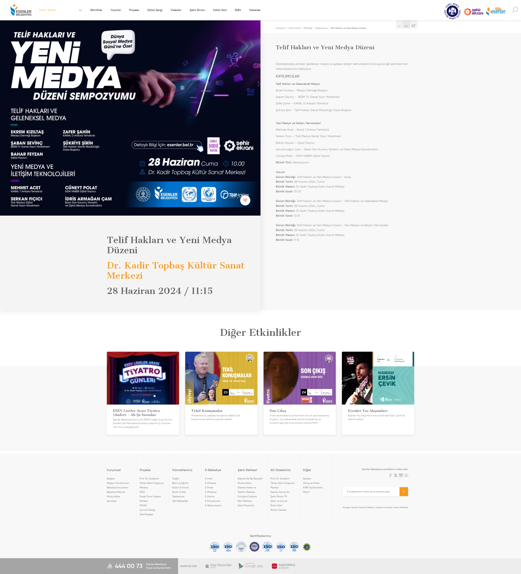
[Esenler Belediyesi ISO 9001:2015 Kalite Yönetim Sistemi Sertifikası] (214, 546)
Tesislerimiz (178, 496)
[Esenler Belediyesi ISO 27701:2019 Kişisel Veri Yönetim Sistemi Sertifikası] (254, 546)
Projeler (134, 10)
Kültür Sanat (452, 11)
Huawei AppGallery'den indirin (283, 566)
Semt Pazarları (246, 505)
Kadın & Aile (179, 491)
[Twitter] (395, 476)
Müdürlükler (113, 496)
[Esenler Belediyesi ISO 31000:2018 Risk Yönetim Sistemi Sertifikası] (267, 546)
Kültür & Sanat (180, 487)
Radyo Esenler (496, 12)
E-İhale (209, 487)
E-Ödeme (210, 483)
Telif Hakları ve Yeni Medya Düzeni (348, 28)
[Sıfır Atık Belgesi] (307, 546)
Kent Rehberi (245, 500)
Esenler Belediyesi (21, 10)
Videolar (176, 10)
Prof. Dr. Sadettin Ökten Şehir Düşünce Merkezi (152, 483)
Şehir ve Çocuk (278, 500)
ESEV (238, 10)
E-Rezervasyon (213, 505)
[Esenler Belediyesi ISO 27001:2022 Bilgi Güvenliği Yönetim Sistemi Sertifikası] (241, 546)
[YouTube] (406, 476)
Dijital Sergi (154, 10)
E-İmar (208, 478)
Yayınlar (116, 10)
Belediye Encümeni (117, 487)
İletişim (307, 478)
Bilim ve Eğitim (180, 483)
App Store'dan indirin (218, 566)
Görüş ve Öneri (311, 483)
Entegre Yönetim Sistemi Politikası (358, 507)
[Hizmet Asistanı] (515, 10)
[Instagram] (401, 476)
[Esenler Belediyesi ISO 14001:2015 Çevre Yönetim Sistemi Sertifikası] (228, 546)
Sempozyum (321, 28)
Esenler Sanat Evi (280, 491)
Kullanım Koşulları (384, 507)
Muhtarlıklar (245, 483)
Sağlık (175, 478)
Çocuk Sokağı (147, 509)
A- (399, 26)
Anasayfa (281, 28)
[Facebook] (390, 476)
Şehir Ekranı (197, 10)
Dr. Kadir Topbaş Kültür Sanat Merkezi (320, 186)
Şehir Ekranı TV (473, 12)
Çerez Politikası (401, 507)
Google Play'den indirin (251, 566)
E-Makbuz (211, 491)
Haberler (255, 10)
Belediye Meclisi (116, 491)
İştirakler (112, 500)
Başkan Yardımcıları (118, 483)
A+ (406, 26)
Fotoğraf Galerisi (247, 496)
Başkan (111, 478)
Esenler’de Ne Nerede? (250, 478)
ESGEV (143, 505)
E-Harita (210, 496)
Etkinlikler (96, 10)
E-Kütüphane (212, 500)
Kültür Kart (220, 10)
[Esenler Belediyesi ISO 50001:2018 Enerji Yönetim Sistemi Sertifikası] (294, 546)
